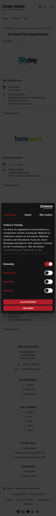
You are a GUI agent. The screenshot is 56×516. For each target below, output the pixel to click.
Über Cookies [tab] (45, 215)
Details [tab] (28, 215)
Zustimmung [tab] (10, 215)
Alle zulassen (28, 302)
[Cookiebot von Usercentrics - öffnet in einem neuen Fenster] (40, 207)
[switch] (49, 273)
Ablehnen (28, 308)
